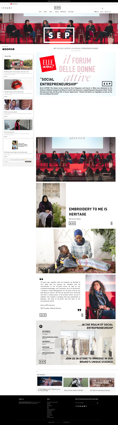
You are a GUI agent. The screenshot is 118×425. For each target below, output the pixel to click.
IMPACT (45, 11)
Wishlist (97, 11)
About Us (48, 404)
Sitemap (48, 416)
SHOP (40, 11)
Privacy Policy (49, 412)
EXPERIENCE (63, 11)
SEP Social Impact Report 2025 (9, 132)
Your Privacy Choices (50, 417)
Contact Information (50, 410)
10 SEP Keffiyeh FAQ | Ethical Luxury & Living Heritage (49, 389)
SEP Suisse (56, 422)
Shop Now (48, 403)
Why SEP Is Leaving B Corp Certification (10, 111)
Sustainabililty (49, 405)
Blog (48, 406)
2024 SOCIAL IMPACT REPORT (73, 390)
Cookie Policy (49, 411)
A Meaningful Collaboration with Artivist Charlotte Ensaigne (13, 91)
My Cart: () (108, 11)
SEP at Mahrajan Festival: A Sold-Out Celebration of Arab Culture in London (16, 71)
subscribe (28, 161)
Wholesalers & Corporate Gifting (52, 402)
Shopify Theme (61, 422)
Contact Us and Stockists (51, 409)
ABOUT (50, 11)
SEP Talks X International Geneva (100, 390)
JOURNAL (57, 11)
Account (101, 11)
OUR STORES (71, 11)
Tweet (37, 371)
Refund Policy (49, 413)
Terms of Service (49, 415)
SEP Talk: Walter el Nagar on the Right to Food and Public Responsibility (15, 152)
